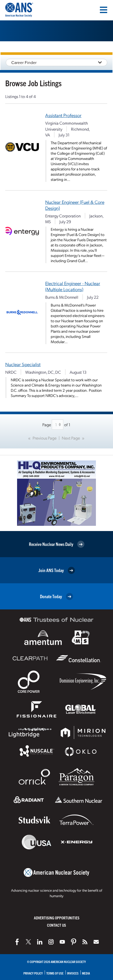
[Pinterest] (73, 941)
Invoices (73, 973)
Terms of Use (55, 973)
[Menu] (103, 10)
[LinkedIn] (39, 941)
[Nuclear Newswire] (85, 941)
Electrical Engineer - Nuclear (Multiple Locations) (72, 286)
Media (86, 973)
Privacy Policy (33, 973)
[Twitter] (28, 941)
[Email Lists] (96, 941)
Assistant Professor (63, 115)
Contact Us (56, 925)
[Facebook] (17, 941)
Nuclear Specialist (22, 364)
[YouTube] (62, 941)
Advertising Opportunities (56, 917)
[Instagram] (51, 941)
